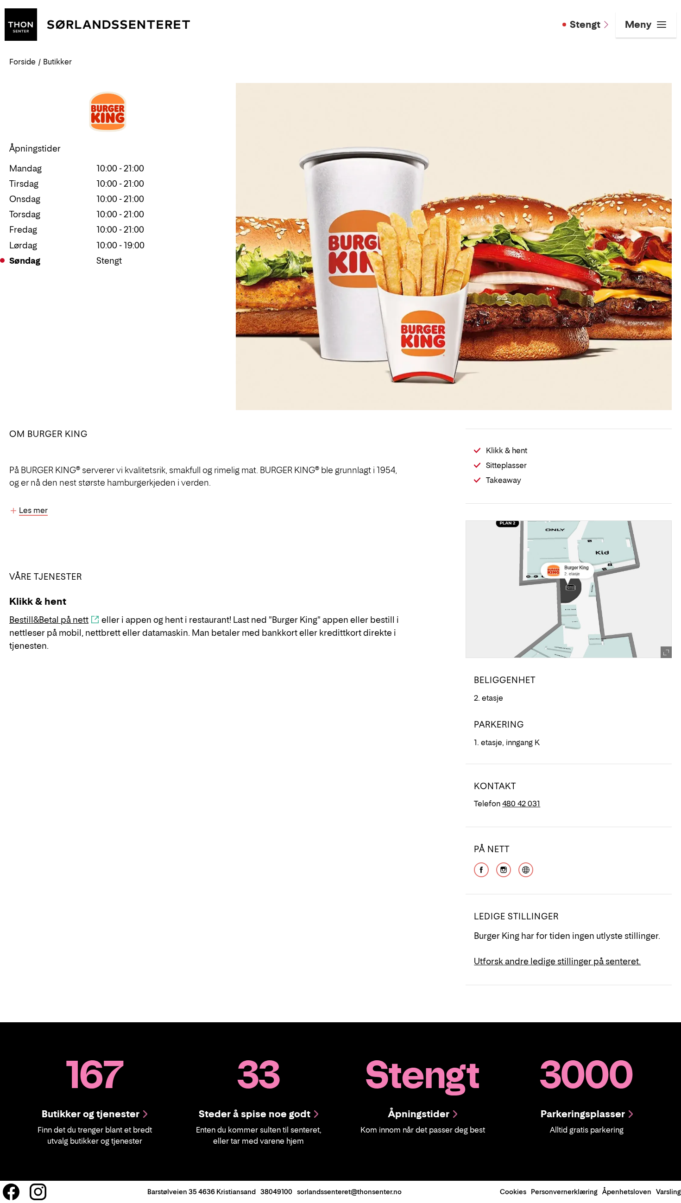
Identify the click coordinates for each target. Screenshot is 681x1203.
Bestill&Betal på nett (48, 620)
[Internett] (525, 869)
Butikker (57, 61)
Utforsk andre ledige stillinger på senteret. (557, 961)
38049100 (276, 1192)
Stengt (585, 24)
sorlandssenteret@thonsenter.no (349, 1192)
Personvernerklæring (564, 1192)
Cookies (513, 1192)
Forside (22, 61)
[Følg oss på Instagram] (38, 1192)
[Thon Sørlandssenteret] (97, 23)
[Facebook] (481, 869)
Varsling (668, 1192)
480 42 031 (521, 803)
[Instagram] (503, 869)
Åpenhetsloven (626, 1192)
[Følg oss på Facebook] (11, 1192)
